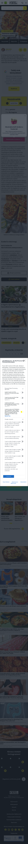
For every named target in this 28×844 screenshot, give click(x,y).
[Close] (24, 360)
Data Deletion (6, 482)
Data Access (15, 482)
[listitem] (14, 389)
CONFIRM (8, 476)
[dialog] (14, 422)
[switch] (22, 392)
